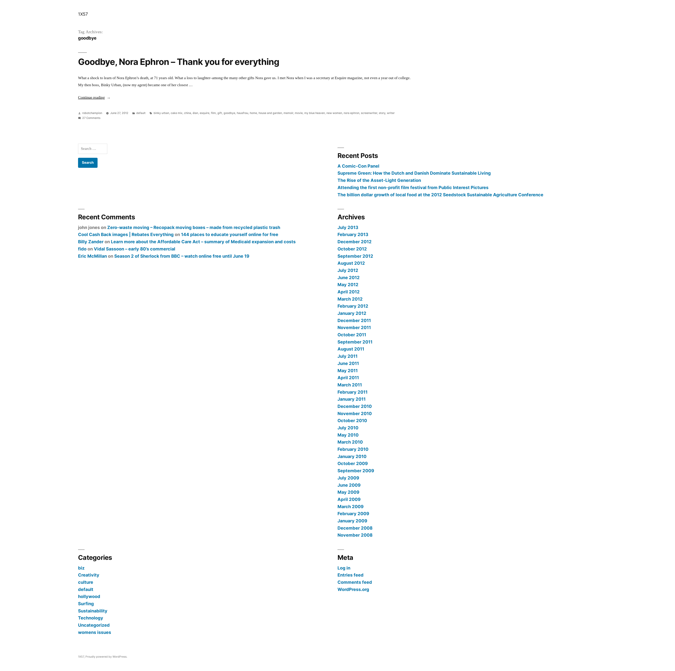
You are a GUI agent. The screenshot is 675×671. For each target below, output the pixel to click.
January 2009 (352, 520)
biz (81, 568)
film (213, 113)
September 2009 (356, 470)
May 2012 (348, 284)
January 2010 (352, 456)
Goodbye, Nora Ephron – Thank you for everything (178, 61)
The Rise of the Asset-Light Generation (379, 180)
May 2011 (348, 370)
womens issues (94, 632)
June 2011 (348, 363)
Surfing (86, 603)
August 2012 (351, 263)
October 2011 (352, 334)
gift (219, 113)
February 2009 (353, 513)
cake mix (176, 113)
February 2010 (353, 449)
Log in (344, 568)
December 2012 (355, 241)
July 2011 (348, 356)
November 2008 (355, 535)
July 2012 (348, 270)
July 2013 (348, 227)
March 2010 (350, 442)
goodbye (229, 113)
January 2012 (352, 313)
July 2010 (348, 427)
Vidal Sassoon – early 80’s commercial (134, 249)
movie (299, 113)
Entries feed (351, 575)
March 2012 (350, 299)
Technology (90, 618)
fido (82, 249)
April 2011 (348, 377)
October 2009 (353, 463)
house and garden (270, 113)
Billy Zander (91, 241)
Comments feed (355, 582)
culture (85, 582)
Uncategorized (94, 625)
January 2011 (352, 399)
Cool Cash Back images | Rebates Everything (126, 234)
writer (391, 113)
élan (195, 113)
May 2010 (348, 435)
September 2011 (355, 342)
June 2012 (349, 277)
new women (334, 113)
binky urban (161, 113)
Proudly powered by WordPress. (106, 656)
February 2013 (353, 234)
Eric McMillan (92, 256)
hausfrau (242, 113)
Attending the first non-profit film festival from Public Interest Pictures (413, 187)
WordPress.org (353, 589)
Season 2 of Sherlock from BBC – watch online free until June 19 (181, 256)
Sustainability (92, 610)
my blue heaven (314, 113)
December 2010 (355, 406)
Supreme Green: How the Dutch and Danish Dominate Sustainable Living (414, 173)
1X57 (83, 14)
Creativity (88, 575)
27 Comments (91, 118)
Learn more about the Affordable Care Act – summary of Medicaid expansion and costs (203, 241)
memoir (288, 113)
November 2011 (354, 327)
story (382, 113)
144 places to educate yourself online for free (229, 234)
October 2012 (352, 249)
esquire (204, 113)
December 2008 (355, 528)
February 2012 (353, 306)
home (253, 113)
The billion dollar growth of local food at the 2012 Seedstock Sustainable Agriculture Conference (440, 194)
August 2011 (351, 349)
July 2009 (348, 478)
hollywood (89, 596)
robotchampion (92, 113)
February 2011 (353, 392)
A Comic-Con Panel (358, 166)
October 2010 (352, 420)
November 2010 (355, 413)
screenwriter (369, 113)
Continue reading (94, 97)
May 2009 (348, 492)
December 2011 (354, 320)
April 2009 (349, 499)
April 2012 (349, 291)
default (141, 113)
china (187, 113)
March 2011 (350, 384)
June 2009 (349, 485)
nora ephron (351, 113)
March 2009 (351, 506)
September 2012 (355, 256)
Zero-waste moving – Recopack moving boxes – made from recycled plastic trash (193, 227)
